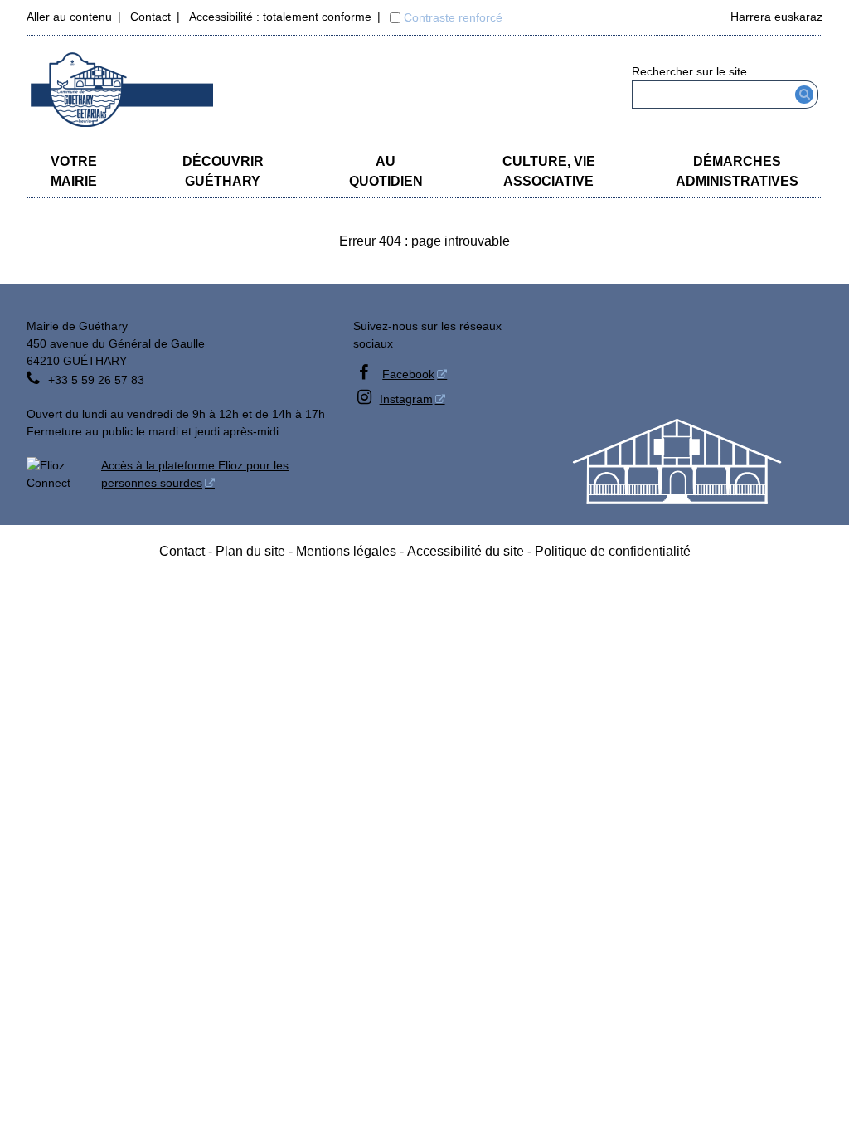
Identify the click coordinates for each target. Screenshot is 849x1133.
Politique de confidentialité (613, 551)
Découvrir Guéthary (223, 171)
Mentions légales (346, 551)
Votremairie (74, 171)
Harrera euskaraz (776, 16)
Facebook (408, 374)
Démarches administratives (737, 171)
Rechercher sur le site (689, 71)
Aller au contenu (69, 16)
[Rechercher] (804, 94)
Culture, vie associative (548, 171)
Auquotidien (386, 171)
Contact (150, 16)
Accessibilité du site (465, 551)
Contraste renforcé (453, 17)
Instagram (406, 399)
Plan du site (250, 551)
